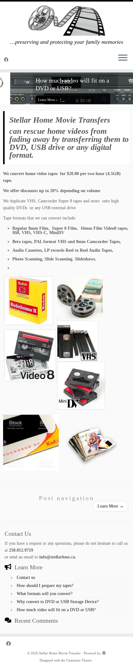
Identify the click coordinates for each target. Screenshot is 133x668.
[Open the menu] (122, 58)
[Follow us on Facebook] (7, 59)
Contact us (26, 577)
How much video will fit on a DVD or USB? (56, 609)
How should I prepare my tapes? (45, 585)
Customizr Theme (79, 660)
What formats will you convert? (44, 593)
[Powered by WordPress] (104, 652)
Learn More (110, 506)
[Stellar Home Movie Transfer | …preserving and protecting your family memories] (66, 20)
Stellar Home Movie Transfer (60, 653)
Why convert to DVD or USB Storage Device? (58, 601)
